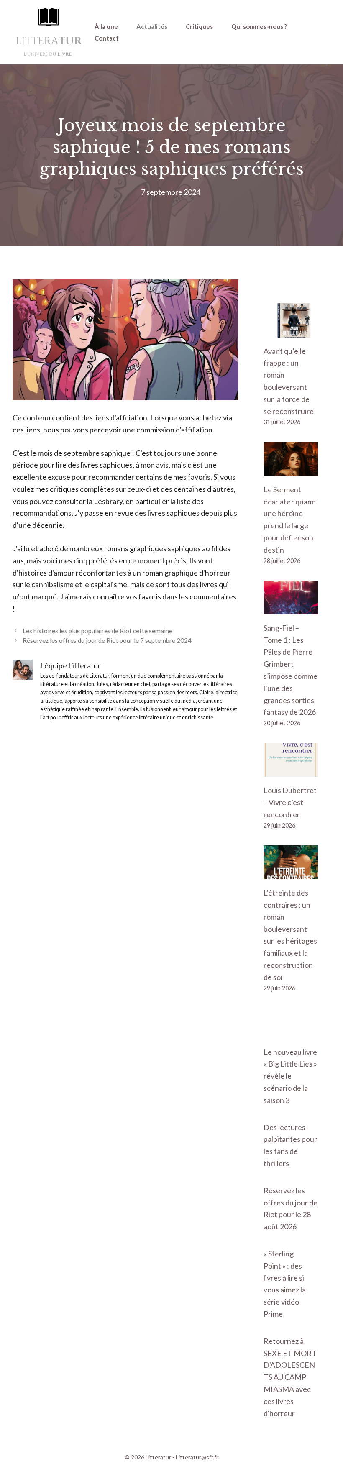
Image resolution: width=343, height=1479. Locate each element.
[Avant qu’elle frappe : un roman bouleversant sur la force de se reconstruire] (291, 331)
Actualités (151, 26)
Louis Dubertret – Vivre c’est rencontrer (290, 802)
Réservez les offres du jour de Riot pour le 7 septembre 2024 (107, 640)
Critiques (199, 26)
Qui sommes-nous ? (259, 26)
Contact (107, 38)
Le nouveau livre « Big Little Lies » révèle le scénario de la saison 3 (290, 1076)
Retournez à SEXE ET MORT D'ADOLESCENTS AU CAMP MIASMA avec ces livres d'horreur (290, 1377)
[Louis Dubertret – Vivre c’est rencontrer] (291, 770)
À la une (106, 26)
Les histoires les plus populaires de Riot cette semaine (97, 631)
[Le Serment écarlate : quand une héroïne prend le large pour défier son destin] (291, 469)
